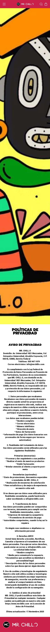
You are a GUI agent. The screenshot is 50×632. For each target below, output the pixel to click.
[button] (41, 4)
